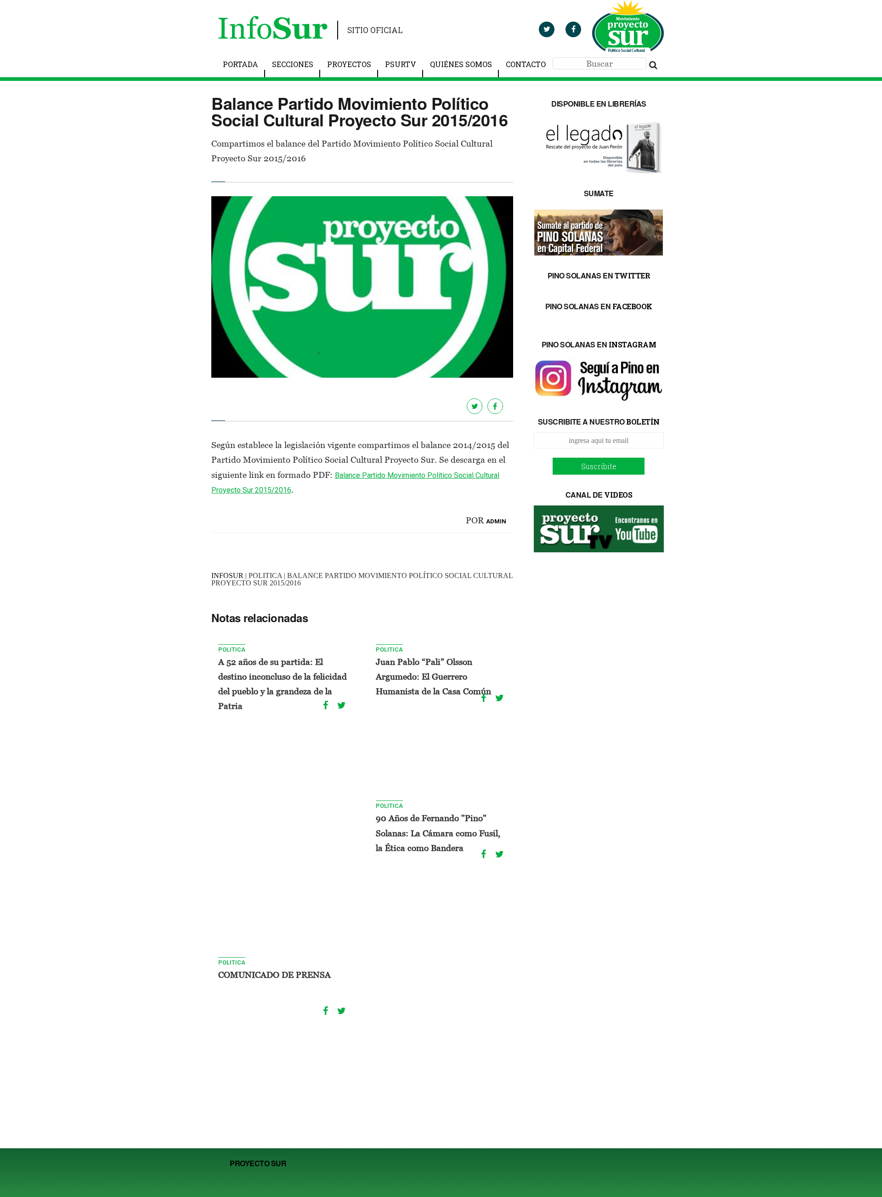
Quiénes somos (461, 64)
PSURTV (400, 64)
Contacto (526, 64)
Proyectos (349, 64)
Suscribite (598, 466)
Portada (240, 64)
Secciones (292, 64)
